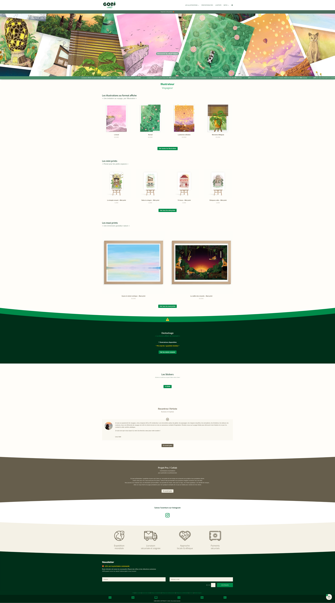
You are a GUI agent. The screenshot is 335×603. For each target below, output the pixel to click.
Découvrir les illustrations (167, 54)
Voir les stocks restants (167, 352)
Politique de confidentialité (182, 592)
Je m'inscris (225, 585)
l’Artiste (218, 5)
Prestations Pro (207, 5)
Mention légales (198, 592)
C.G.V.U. (191, 592)
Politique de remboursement (168, 592)
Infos (225, 5)
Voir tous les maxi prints (167, 306)
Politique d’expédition (156, 592)
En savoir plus (167, 445)
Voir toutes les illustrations (167, 148)
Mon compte (138, 592)
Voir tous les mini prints (167, 210)
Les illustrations (191, 5)
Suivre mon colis (146, 592)
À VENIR (167, 386)
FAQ (134, 592)
